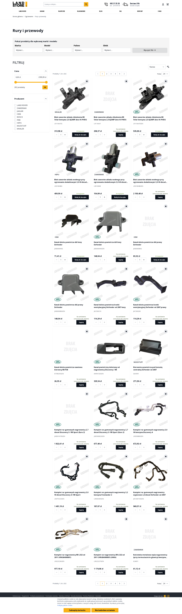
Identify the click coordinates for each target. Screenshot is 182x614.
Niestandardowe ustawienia (105, 610)
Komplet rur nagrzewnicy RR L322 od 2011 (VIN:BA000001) (69, 556)
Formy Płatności (88, 596)
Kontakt (140, 11)
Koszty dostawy (76, 596)
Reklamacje (17, 596)
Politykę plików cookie (64, 605)
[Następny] (124, 74)
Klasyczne (61, 11)
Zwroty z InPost (64, 596)
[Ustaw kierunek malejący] (168, 67)
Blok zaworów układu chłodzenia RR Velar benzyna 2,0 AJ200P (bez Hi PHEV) (70, 118)
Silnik (105, 45)
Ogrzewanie (29, 16)
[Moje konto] (163, 4)
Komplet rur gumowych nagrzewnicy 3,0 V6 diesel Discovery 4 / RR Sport (71, 493)
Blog (100, 11)
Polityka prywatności (37, 596)
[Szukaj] (86, 4)
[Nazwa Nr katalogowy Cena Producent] (157, 67)
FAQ (120, 11)
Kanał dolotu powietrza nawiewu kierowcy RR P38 (68, 368)
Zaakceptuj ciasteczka (77, 610)
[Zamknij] (180, 599)
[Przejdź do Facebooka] (165, 596)
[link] (97, 74)
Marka (18, 45)
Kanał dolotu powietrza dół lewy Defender (68, 243)
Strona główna (18, 16)
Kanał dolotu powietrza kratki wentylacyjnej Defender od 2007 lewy (110, 306)
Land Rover (22, 11)
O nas (159, 11)
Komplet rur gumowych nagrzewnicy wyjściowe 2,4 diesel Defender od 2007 (149, 493)
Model (47, 45)
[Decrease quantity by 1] (56, 134)
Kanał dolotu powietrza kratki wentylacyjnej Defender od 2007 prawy (149, 306)
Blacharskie (81, 11)
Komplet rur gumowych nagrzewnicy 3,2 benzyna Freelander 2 (111, 493)
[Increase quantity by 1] (65, 134)
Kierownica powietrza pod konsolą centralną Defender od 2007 (147, 368)
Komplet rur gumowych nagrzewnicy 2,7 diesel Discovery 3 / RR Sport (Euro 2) (71, 431)
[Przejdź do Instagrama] (168, 596)
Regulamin (25, 596)
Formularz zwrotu (52, 596)
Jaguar (42, 11)
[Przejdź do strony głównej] (20, 4)
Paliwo (77, 45)
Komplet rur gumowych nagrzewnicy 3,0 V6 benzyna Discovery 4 (150, 431)
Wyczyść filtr (149, 50)
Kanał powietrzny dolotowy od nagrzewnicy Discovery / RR (107, 368)
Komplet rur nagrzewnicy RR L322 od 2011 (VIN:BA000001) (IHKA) (109, 556)
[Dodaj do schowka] (87, 81)
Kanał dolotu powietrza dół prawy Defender (147, 243)
